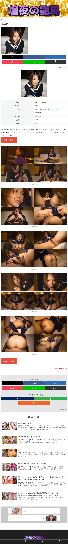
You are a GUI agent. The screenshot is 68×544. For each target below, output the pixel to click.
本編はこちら (9, 140)
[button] (55, 62)
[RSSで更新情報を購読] (34, 403)
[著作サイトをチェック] (17, 398)
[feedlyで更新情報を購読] (50, 398)
